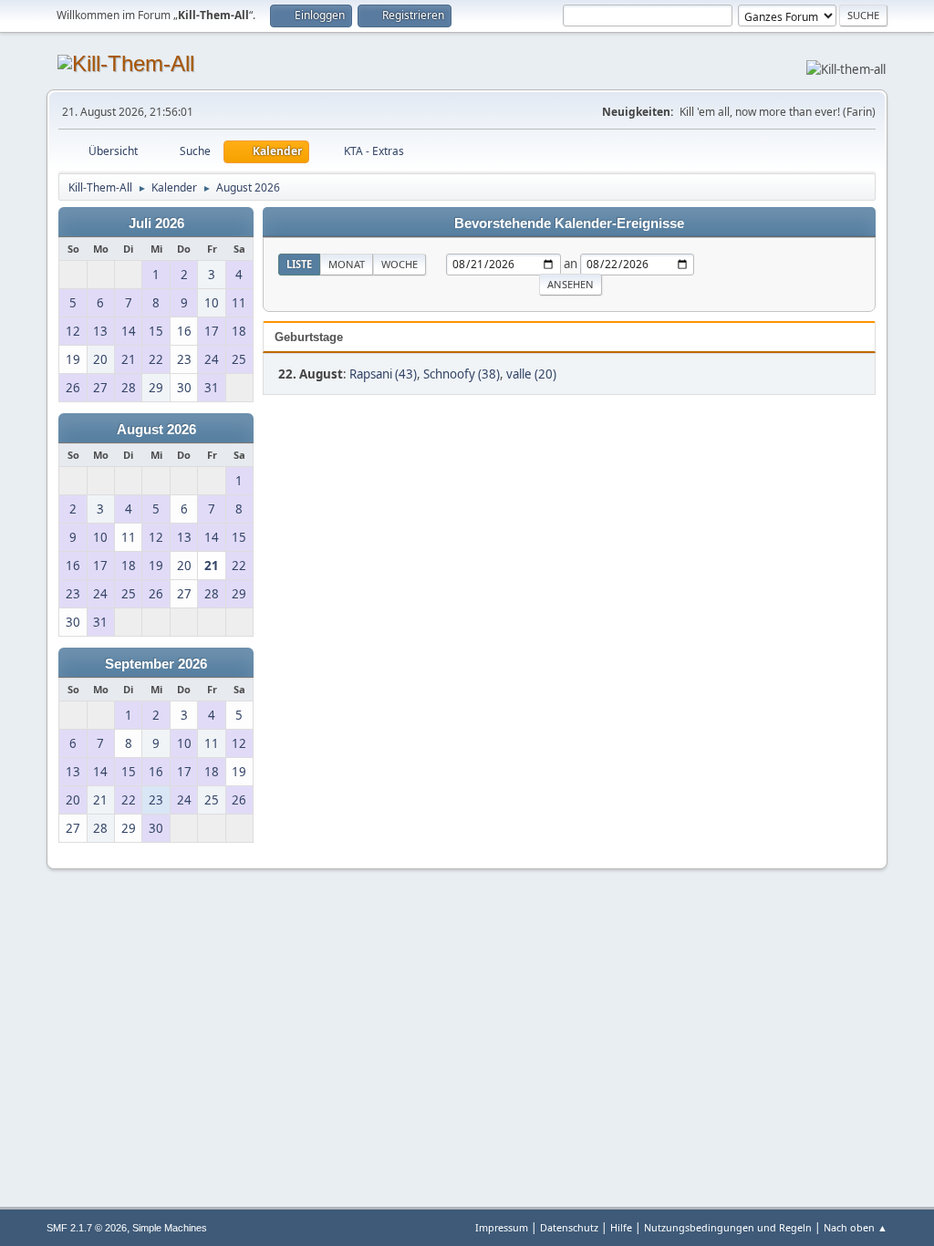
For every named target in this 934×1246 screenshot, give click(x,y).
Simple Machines (169, 1227)
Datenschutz (569, 1227)
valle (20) (531, 374)
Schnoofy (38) (461, 374)
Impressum (501, 1227)
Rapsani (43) (383, 374)
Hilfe (621, 1227)
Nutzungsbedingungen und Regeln (728, 1227)
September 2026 (156, 664)
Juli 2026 (156, 223)
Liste (299, 264)
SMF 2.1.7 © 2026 (87, 1227)
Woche (399, 264)
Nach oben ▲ (855, 1227)
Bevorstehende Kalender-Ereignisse (569, 223)
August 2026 (156, 429)
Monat (346, 264)
